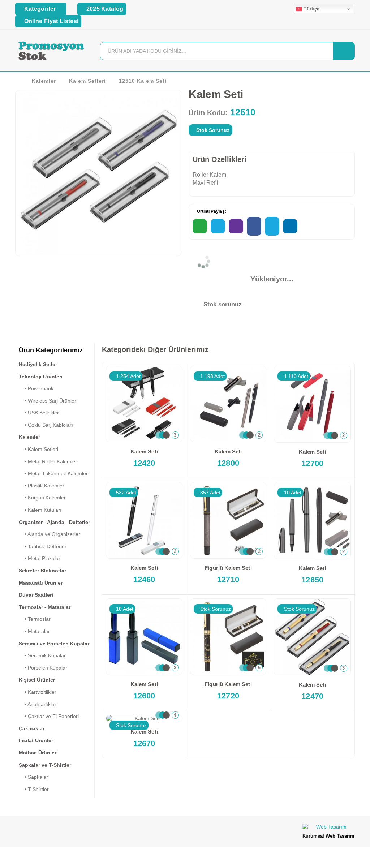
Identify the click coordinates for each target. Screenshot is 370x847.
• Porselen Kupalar (43, 668)
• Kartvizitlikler (37, 692)
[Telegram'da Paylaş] (218, 226)
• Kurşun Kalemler (42, 497)
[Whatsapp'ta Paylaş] (200, 226)
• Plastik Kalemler (41, 486)
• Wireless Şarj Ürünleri (48, 401)
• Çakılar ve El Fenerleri (49, 716)
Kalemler (44, 81)
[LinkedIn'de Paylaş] (290, 226)
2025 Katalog (104, 9)
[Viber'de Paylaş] (236, 226)
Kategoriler (39, 9)
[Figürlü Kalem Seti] (228, 520)
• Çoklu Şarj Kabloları (46, 425)
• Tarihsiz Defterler (42, 546)
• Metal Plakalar (39, 558)
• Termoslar (35, 619)
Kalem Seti (144, 451)
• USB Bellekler (39, 413)
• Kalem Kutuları (40, 510)
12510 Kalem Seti (143, 81)
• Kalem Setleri (38, 449)
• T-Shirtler (34, 789)
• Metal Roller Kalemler (48, 461)
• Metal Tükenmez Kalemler (53, 473)
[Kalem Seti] (144, 404)
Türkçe (310, 9)
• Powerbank (36, 388)
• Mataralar (34, 631)
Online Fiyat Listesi (50, 21)
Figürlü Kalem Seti (228, 568)
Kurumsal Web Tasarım (328, 836)
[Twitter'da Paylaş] (272, 226)
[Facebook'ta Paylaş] (254, 226)
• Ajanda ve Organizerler (49, 534)
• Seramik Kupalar (42, 655)
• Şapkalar (33, 777)
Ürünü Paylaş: (211, 211)
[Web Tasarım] (328, 828)
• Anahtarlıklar (37, 704)
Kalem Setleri (87, 81)
